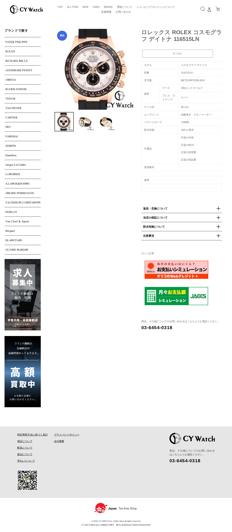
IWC (8, 127)
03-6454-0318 (156, 327)
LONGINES (12, 174)
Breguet (10, 231)
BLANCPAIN (13, 240)
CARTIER (11, 117)
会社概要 (59, 441)
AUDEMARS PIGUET (18, 70)
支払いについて (26, 460)
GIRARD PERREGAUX (19, 193)
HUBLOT (11, 212)
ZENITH (10, 146)
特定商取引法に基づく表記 (32, 434)
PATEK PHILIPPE (16, 42)
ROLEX (10, 51)
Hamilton (10, 155)
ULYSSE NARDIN (16, 250)
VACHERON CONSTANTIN (22, 202)
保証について (24, 441)
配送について (24, 447)
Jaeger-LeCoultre (15, 165)
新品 (62, 35)
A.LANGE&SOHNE (17, 183)
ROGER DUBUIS (15, 89)
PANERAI (11, 136)
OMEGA (10, 80)
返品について (24, 454)
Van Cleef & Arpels (17, 221)
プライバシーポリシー (66, 434)
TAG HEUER (13, 108)
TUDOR (10, 98)
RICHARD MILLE (16, 61)
